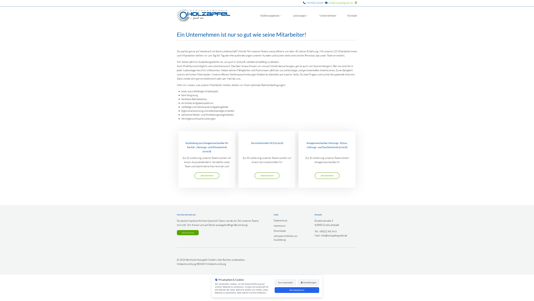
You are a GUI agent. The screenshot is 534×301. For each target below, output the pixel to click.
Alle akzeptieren (296, 290)
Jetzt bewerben (206, 175)
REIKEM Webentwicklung (211, 264)
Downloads (280, 230)
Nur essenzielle (285, 282)
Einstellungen (309, 282)
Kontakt (352, 15)
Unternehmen (328, 15)
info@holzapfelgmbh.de (340, 2)
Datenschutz (280, 220)
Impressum (279, 225)
